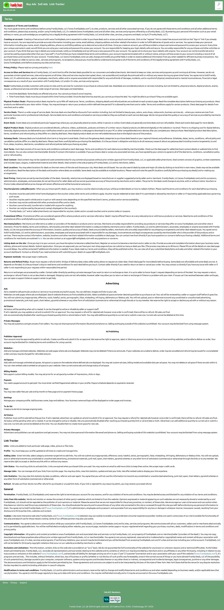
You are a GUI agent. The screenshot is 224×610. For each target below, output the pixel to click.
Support (23, 582)
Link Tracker (57, 4)
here (50, 67)
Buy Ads (31, 4)
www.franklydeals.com (57, 508)
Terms (5, 582)
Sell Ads (43, 4)
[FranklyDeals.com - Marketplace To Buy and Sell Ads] (13, 5)
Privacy (14, 582)
